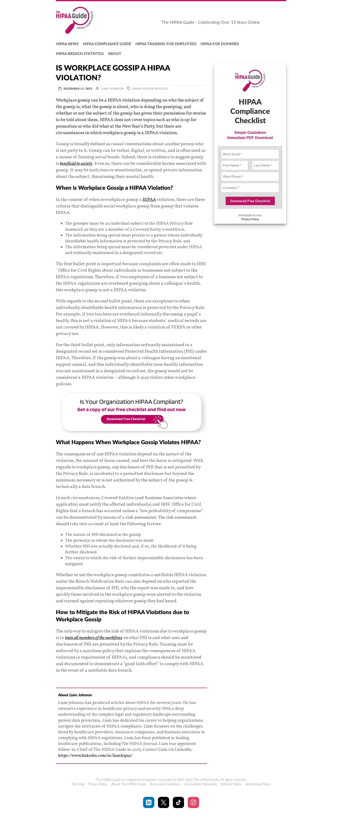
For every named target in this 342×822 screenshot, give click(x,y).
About (114, 54)
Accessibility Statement (200, 784)
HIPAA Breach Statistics (80, 54)
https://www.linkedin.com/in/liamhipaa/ (95, 756)
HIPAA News (67, 44)
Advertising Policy (257, 784)
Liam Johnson (112, 88)
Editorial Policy (231, 784)
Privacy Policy (250, 219)
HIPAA (149, 200)
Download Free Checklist (250, 201)
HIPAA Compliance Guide (107, 44)
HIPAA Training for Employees (165, 44)
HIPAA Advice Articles (150, 88)
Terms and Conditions (165, 784)
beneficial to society (76, 164)
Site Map (78, 784)
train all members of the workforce (93, 638)
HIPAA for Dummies (220, 44)
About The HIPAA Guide (128, 784)
